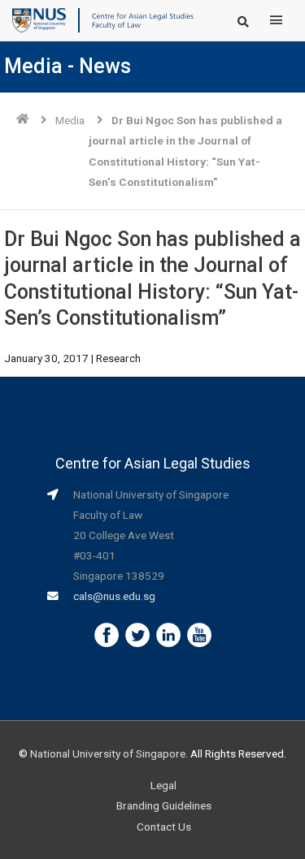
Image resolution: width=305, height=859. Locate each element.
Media (70, 120)
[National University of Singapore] (39, 19)
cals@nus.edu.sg (114, 595)
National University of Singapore (107, 753)
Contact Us (164, 826)
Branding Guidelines (163, 805)
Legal (163, 785)
